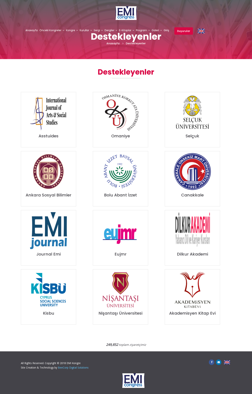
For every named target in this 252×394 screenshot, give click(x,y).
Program (141, 30)
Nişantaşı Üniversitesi (120, 313)
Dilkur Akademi (192, 254)
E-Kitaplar (125, 30)
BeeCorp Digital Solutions (73, 367)
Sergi (97, 30)
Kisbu (48, 313)
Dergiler (109, 30)
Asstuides (48, 136)
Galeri (155, 30)
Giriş (166, 30)
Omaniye (120, 136)
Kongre (70, 30)
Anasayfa (31, 30)
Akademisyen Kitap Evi (192, 313)
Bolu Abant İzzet (120, 195)
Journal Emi (48, 254)
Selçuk (192, 136)
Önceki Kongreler (50, 30)
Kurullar (84, 30)
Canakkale (192, 195)
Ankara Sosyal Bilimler (48, 195)
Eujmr (121, 254)
